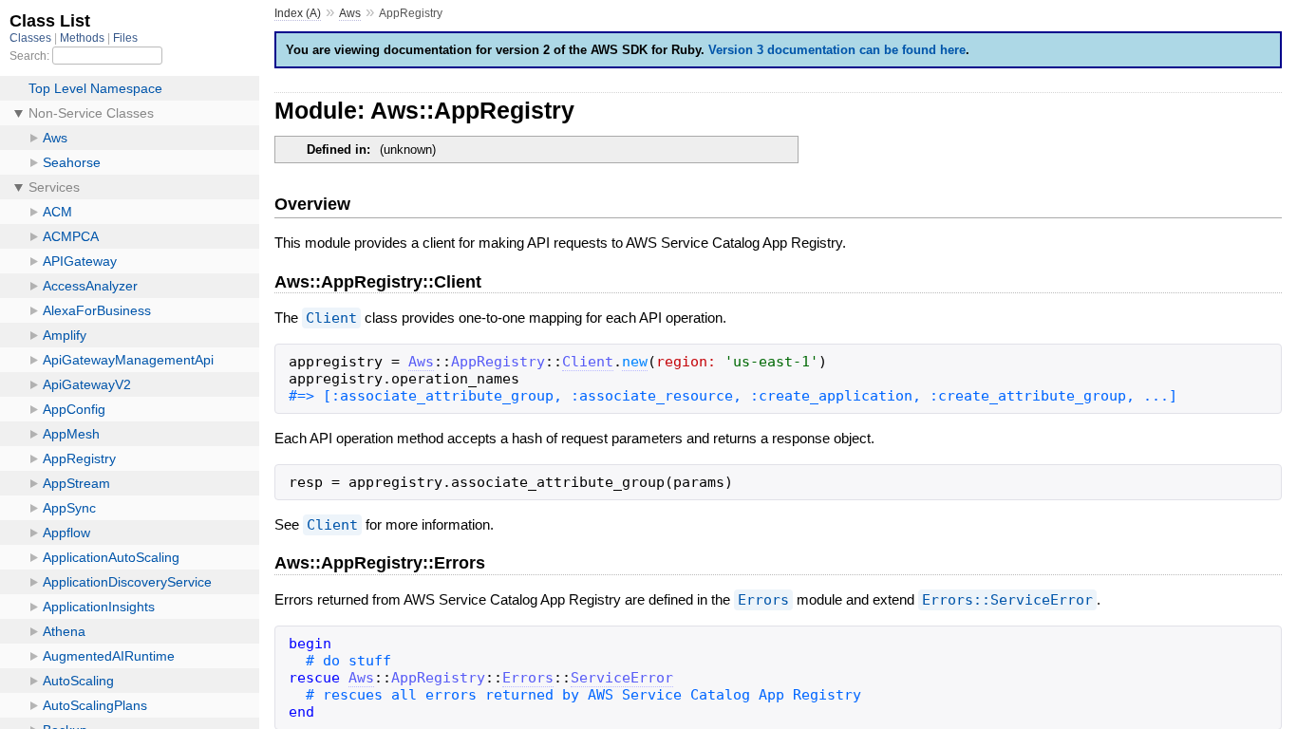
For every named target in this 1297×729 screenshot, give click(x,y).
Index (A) (297, 13)
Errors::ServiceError (1007, 599)
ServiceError (622, 677)
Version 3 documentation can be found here (837, 50)
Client (331, 318)
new (635, 361)
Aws (350, 13)
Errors (763, 599)
